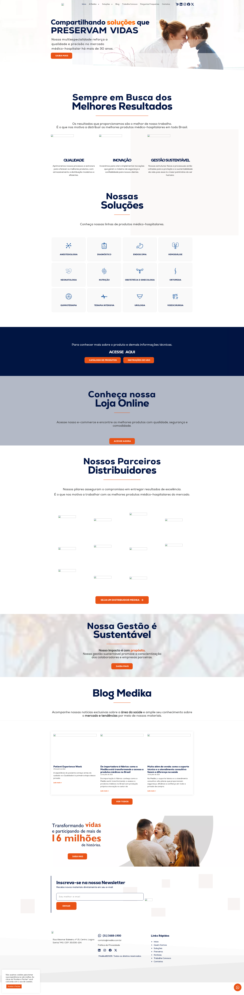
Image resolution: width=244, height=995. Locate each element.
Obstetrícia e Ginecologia (140, 280)
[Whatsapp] (237, 987)
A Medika (92, 4)
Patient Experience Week (67, 766)
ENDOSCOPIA (140, 254)
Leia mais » (57, 783)
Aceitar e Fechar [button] (14, 986)
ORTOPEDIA (175, 280)
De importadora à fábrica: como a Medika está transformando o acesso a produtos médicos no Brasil (121, 769)
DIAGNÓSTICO (104, 254)
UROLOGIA (140, 305)
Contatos (166, 4)
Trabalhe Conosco (130, 4)
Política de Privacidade (109, 945)
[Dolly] (177, 4)
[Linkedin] (181, 4)
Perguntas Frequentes (149, 4)
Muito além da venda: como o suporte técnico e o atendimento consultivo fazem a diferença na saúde (168, 769)
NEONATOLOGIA (69, 280)
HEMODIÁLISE (175, 254)
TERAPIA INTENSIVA (104, 305)
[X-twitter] (192, 4)
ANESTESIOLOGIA (69, 254)
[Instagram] (185, 4)
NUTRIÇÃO (104, 280)
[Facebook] (189, 4)
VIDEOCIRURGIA (175, 305)
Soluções (106, 4)
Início (84, 4)
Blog (117, 4)
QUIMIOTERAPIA (68, 305)
